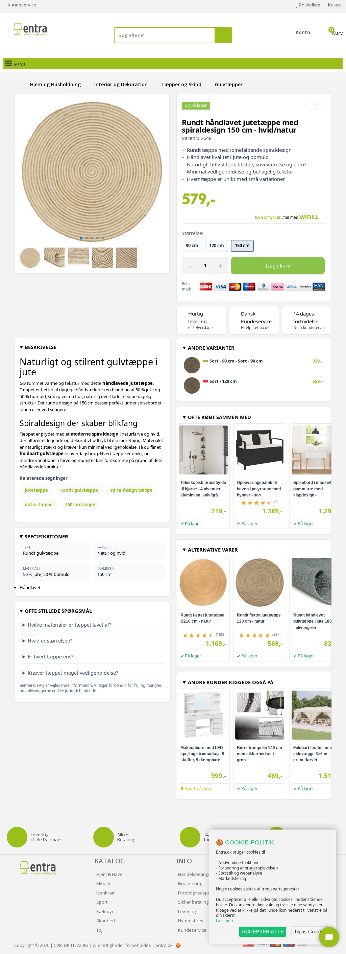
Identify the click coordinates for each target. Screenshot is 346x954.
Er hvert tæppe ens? (50, 656)
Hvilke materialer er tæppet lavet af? (69, 624)
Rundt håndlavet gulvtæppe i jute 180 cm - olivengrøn (316, 621)
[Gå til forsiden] (21, 84)
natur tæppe (39, 505)
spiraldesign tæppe (131, 490)
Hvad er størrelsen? (50, 640)
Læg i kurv (278, 265)
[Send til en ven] (310, 104)
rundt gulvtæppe (79, 490)
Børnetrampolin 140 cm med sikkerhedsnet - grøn (259, 753)
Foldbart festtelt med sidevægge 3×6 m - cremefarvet (313, 753)
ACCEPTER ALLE (263, 931)
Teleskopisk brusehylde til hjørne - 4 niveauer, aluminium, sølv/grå (203, 488)
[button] (81, 238)
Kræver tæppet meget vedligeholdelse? (73, 672)
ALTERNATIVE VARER (213, 549)
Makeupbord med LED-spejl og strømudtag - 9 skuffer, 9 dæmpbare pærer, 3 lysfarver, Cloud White (202, 759)
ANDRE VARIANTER (211, 347)
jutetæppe (36, 490)
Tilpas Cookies (310, 931)
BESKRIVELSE (40, 347)
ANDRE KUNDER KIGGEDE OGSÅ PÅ (230, 682)
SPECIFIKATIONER (46, 536)
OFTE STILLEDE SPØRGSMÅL (58, 610)
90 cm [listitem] (192, 245)
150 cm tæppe (80, 505)
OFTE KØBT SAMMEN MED (219, 417)
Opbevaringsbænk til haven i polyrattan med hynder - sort (259, 488)
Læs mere (225, 921)
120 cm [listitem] (216, 245)
